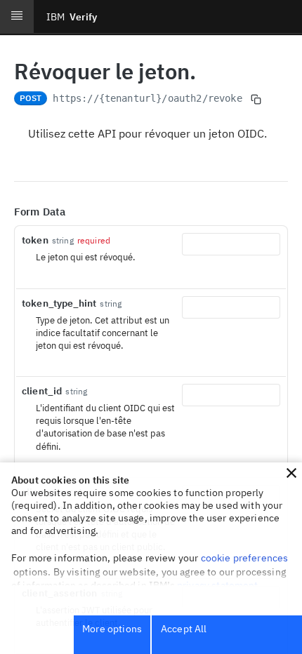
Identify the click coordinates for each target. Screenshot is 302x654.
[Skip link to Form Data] (4, 212)
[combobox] (231, 244)
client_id (42, 391)
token (35, 240)
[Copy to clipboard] (256, 99)
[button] (291, 473)
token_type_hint (59, 303)
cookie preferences (245, 558)
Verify (71, 17)
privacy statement (217, 585)
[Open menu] (17, 17)
